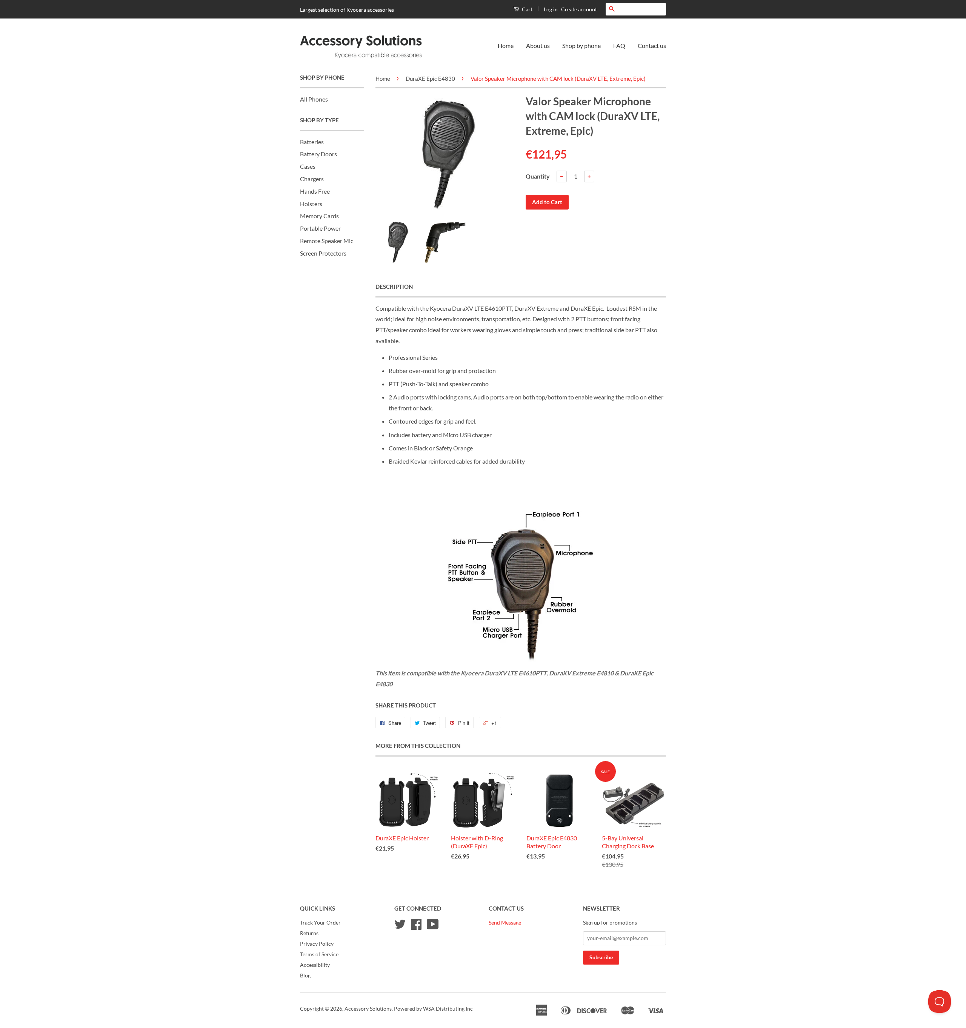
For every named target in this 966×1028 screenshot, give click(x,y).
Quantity (538, 176)
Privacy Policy (317, 944)
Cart (526, 9)
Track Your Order (320, 923)
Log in (551, 9)
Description (394, 286)
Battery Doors (318, 153)
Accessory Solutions (368, 1009)
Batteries (312, 141)
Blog (305, 976)
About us (538, 45)
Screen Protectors (323, 253)
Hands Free (315, 191)
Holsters (311, 203)
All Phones (314, 99)
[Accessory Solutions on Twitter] (400, 927)
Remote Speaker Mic (326, 240)
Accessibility (315, 965)
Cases (307, 166)
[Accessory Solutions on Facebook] (416, 927)
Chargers (312, 178)
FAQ (619, 45)
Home (506, 45)
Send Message (505, 923)
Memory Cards (319, 215)
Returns (309, 933)
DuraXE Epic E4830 (430, 78)
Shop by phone (581, 45)
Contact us (652, 45)
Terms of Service (319, 954)
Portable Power (320, 228)
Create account (579, 9)
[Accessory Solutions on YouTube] (433, 927)
